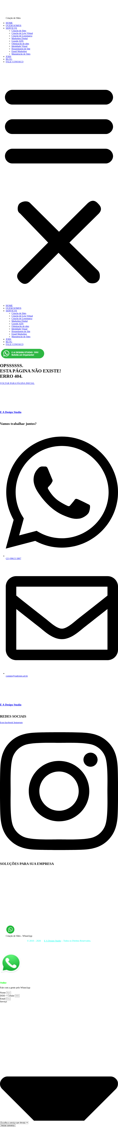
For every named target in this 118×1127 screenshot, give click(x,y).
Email (3, 998)
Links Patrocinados (8, 908)
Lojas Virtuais (69, 948)
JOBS (8, 56)
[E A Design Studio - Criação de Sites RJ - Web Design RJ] (42, 941)
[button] (59, 183)
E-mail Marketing (8, 883)
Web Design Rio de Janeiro (12, 911)
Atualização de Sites (9, 877)
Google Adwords (8, 913)
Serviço (3, 1001)
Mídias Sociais (105, 945)
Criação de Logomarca (22, 36)
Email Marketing (19, 51)
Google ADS (17, 41)
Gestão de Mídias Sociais (11, 906)
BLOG (9, 59)
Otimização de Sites (9, 921)
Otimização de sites (20, 43)
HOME (9, 23)
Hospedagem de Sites (51, 948)
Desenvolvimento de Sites (12, 875)
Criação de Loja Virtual (22, 33)
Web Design (5, 888)
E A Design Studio (10, 412)
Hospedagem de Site (21, 49)
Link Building (6, 916)
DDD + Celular (7, 995)
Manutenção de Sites (21, 54)
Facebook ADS (7, 890)
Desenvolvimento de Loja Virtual (15, 872)
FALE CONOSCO (14, 61)
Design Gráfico (7, 900)
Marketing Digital (20, 38)
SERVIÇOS (11, 28)
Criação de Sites (19, 30)
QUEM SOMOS (13, 25)
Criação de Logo (7, 903)
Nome (3, 992)
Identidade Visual (19, 46)
